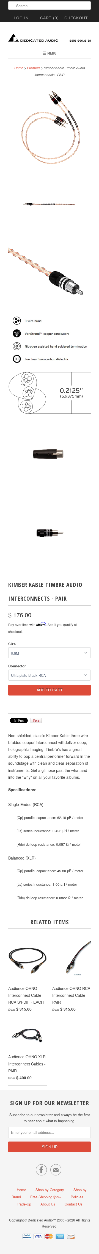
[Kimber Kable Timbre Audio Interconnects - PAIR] (49, 126)
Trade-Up (24, 1204)
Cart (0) (49, 18)
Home (21, 1189)
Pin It (36, 720)
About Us (47, 1204)
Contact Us (73, 1204)
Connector (17, 665)
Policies (77, 1196)
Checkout (76, 18)
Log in (21, 18)
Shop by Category (49, 1189)
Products (33, 67)
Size (12, 643)
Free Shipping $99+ (45, 1196)
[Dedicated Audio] (49, 36)
